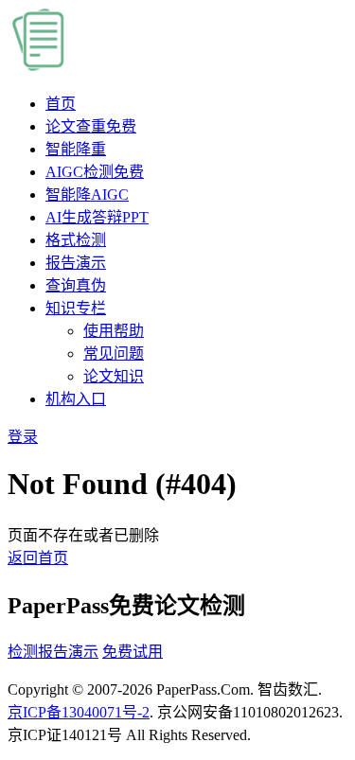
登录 (23, 437)
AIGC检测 (94, 172)
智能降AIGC (87, 194)
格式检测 (75, 240)
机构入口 (75, 399)
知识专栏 (75, 308)
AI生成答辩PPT (97, 217)
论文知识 (113, 376)
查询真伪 (75, 285)
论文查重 (90, 126)
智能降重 (75, 149)
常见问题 (113, 353)
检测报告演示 (53, 652)
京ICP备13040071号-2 (79, 712)
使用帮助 (113, 331)
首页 (60, 104)
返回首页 (38, 558)
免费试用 (132, 652)
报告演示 (75, 263)
